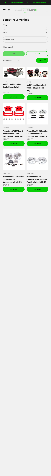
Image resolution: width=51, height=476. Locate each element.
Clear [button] (37, 54)
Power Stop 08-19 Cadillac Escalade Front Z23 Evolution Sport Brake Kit (37, 133)
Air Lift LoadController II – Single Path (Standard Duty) (37, 88)
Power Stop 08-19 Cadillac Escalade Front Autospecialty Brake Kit (13, 179)
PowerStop (6, 128)
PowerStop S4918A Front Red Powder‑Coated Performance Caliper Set (13, 133)
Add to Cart (14, 97)
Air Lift (5, 81)
